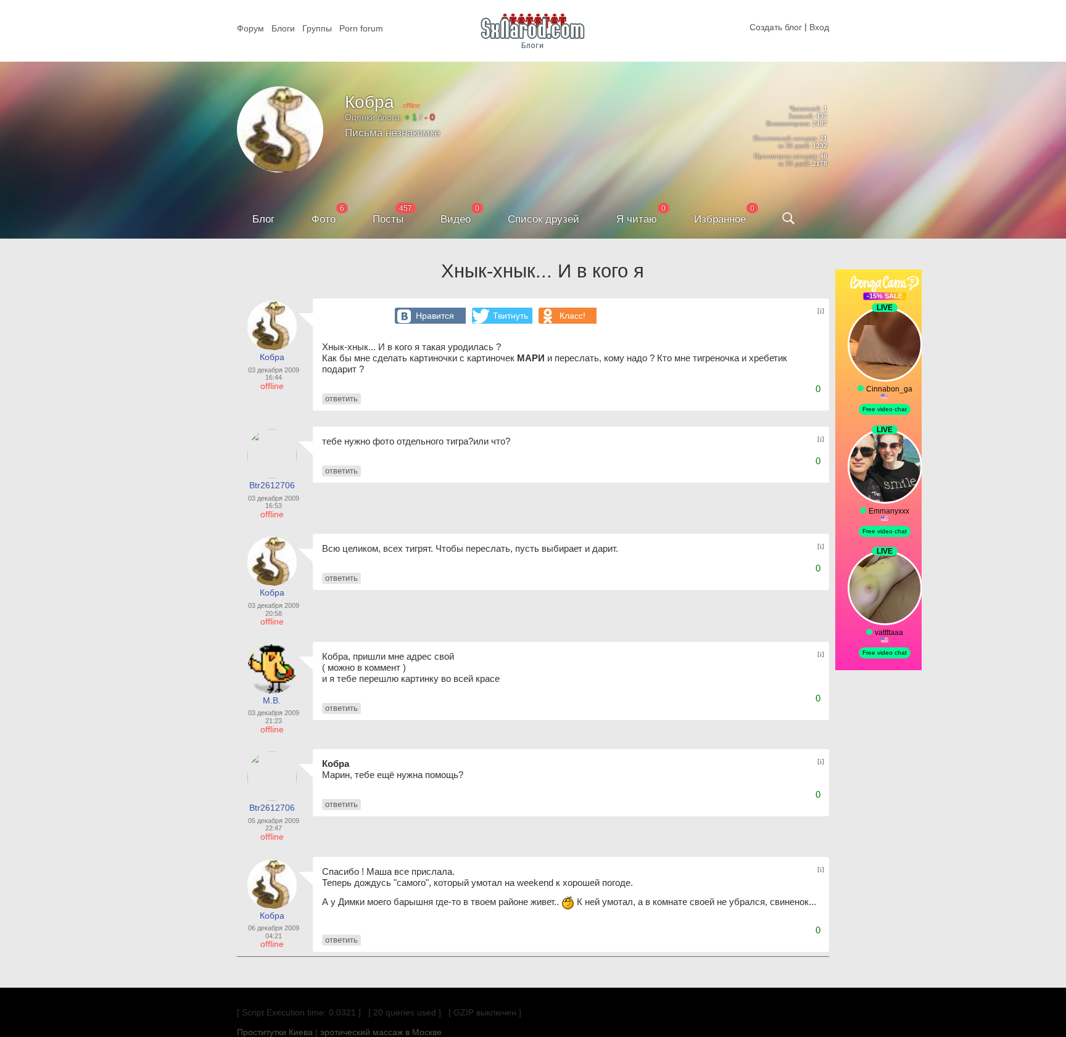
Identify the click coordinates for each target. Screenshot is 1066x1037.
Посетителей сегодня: (785, 138)
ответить (341, 398)
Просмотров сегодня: (786, 156)
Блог (263, 219)
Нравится (435, 316)
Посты (388, 219)
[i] (820, 310)
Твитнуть (510, 316)
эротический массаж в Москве (381, 1032)
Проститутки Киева (275, 1032)
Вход (819, 27)
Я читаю (636, 219)
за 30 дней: (794, 145)
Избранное (720, 219)
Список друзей (543, 219)
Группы (317, 28)
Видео (455, 219)
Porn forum (361, 28)
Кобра (369, 102)
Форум (250, 28)
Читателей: (806, 108)
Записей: (801, 116)
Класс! (572, 316)
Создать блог (776, 27)
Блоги (283, 28)
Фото (324, 219)
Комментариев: (788, 123)
